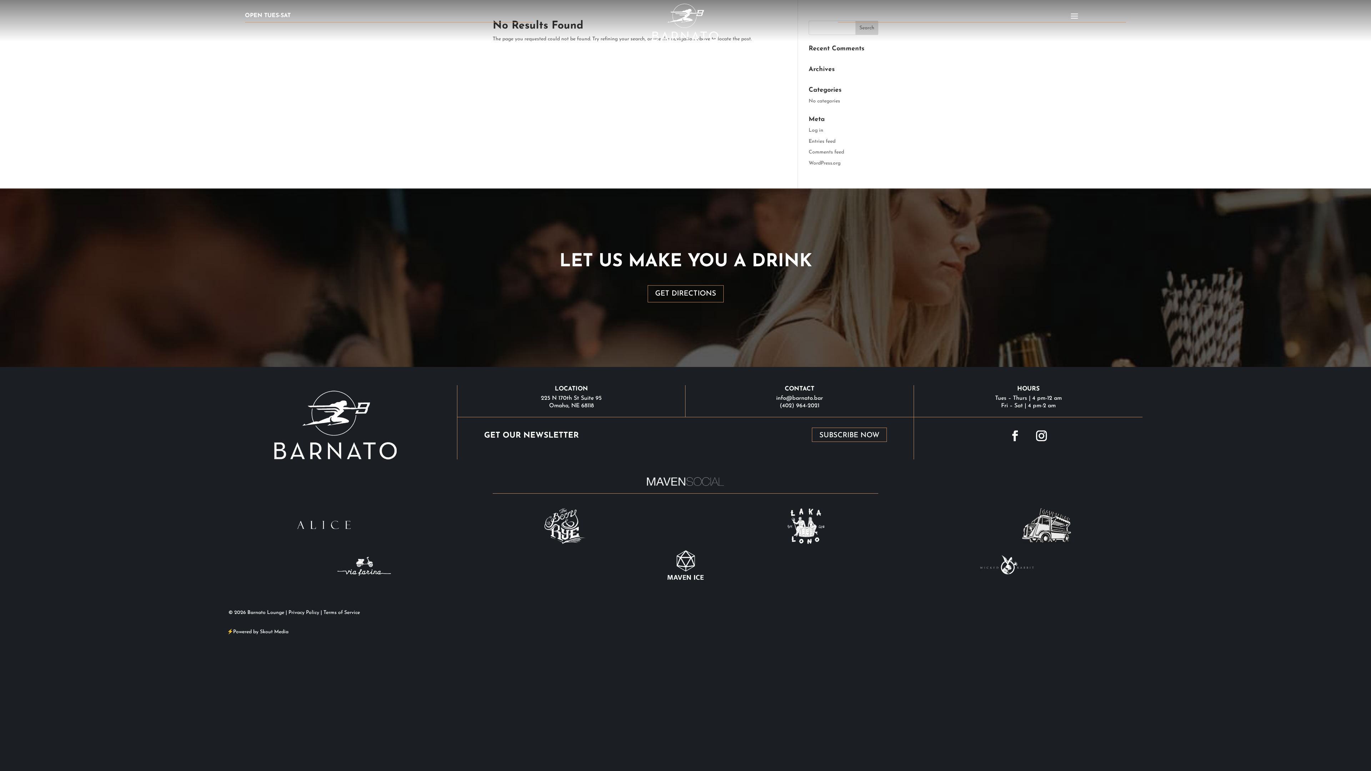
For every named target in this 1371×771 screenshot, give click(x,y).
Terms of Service (341, 612)
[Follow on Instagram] (1041, 436)
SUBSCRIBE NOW (849, 435)
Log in (816, 130)
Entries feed (822, 141)
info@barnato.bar (799, 398)
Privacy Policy (303, 612)
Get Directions (685, 293)
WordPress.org (824, 163)
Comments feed (826, 152)
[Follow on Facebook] (1015, 436)
